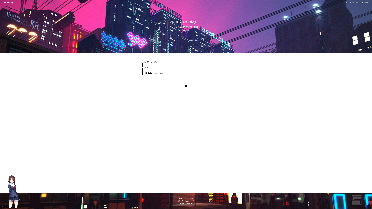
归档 (349, 2)
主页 (345, 2)
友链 (357, 2)
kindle (361, 2)
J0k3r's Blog (8, 3)
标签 (353, 2)
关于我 (366, 2)
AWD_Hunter (159, 73)
